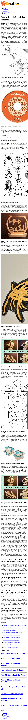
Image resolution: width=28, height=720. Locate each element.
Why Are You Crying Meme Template (12, 635)
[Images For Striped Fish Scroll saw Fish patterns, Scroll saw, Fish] (14, 352)
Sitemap (5, 718)
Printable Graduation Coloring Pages (11, 642)
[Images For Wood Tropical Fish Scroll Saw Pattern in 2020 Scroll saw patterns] (14, 487)
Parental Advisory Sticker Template (14, 705)
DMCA (5, 715)
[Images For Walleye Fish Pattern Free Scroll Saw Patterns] (14, 61)
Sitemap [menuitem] (5, 13)
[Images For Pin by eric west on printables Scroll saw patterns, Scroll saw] (14, 404)
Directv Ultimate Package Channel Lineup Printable (15, 625)
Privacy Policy (6, 716)
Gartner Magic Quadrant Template (11, 647)
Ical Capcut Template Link (9, 630)
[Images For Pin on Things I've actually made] (14, 137)
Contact (5, 713)
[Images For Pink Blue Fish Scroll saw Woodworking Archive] (14, 453)
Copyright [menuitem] (5, 9)
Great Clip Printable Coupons (12, 694)
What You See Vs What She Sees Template (13, 627)
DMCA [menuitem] (5, 11)
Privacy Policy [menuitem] (6, 12)
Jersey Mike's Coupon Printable (12, 670)
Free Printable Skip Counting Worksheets (12, 632)
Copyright (5, 714)
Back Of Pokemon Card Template (13, 653)
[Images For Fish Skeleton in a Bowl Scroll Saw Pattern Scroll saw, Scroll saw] (14, 226)
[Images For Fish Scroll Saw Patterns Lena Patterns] (14, 289)
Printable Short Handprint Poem (13, 675)
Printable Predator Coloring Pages (11, 640)
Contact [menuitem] (5, 8)
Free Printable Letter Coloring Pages (11, 637)
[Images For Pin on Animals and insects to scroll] (14, 176)
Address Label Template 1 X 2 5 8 (11, 644)
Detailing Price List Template (11, 658)
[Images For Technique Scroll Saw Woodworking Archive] (14, 107)
